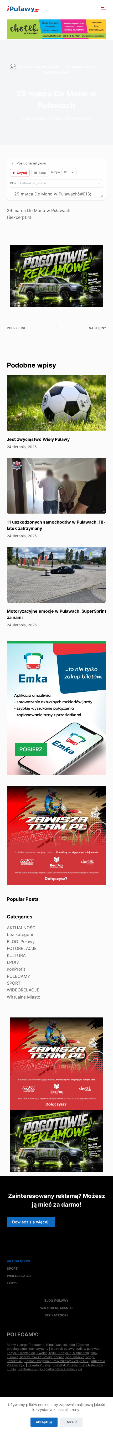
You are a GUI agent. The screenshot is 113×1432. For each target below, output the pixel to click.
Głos (13, 183)
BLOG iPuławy (21, 941)
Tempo (55, 172)
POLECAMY (18, 976)
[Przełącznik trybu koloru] (80, 9)
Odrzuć (71, 1422)
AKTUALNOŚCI (58, 72)
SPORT (13, 983)
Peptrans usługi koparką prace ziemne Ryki (50, 1369)
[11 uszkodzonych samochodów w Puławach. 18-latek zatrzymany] (56, 486)
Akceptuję (44, 1422)
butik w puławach (88, 1349)
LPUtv (13, 962)
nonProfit (16, 969)
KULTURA (16, 955)
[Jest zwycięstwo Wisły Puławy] (56, 403)
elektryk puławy (63, 1349)
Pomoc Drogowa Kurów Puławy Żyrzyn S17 (56, 1361)
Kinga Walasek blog (60, 1345)
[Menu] (103, 9)
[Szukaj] (92, 9)
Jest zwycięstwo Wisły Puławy (38, 439)
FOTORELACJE (22, 948)
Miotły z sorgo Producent (25, 1345)
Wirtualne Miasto (23, 997)
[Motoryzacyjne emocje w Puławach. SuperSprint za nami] (56, 575)
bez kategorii (20, 934)
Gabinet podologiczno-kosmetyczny (48, 1347)
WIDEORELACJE (23, 989)
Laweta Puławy (39, 1365)
